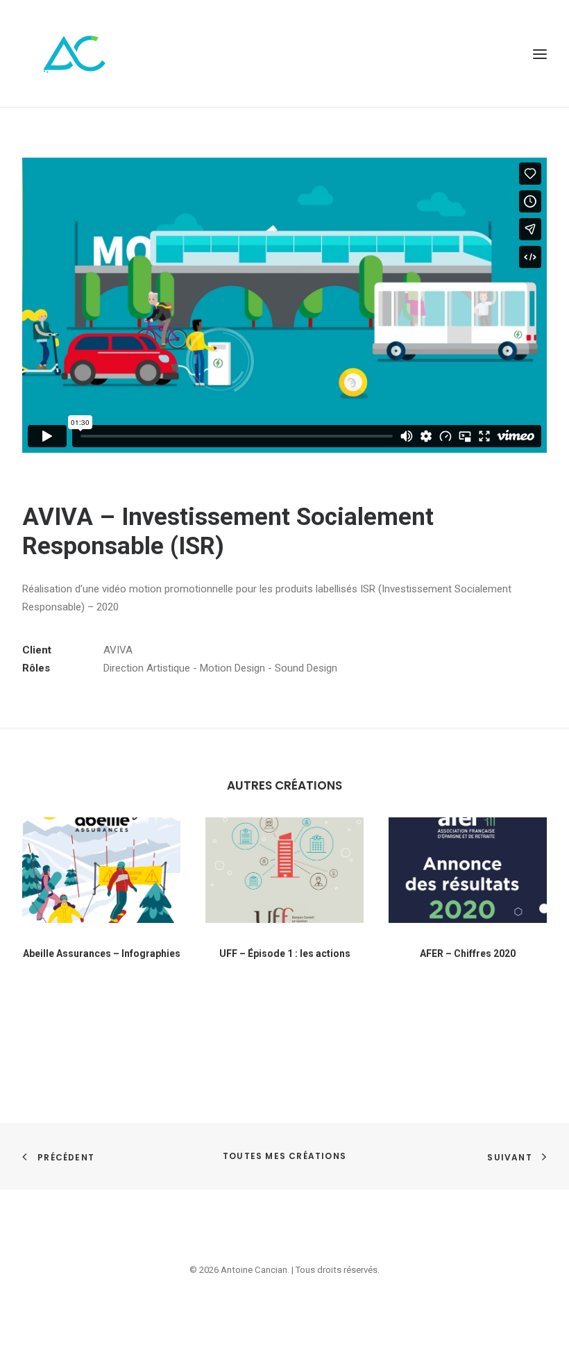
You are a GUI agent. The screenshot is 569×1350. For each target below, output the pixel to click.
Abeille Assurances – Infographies (101, 953)
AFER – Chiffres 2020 (468, 953)
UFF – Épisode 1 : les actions (284, 953)
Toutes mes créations (284, 1156)
